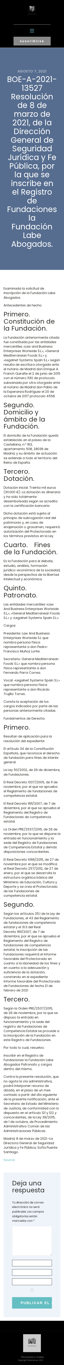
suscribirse (32, 41)
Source (9, 1160)
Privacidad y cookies (32, 1357)
